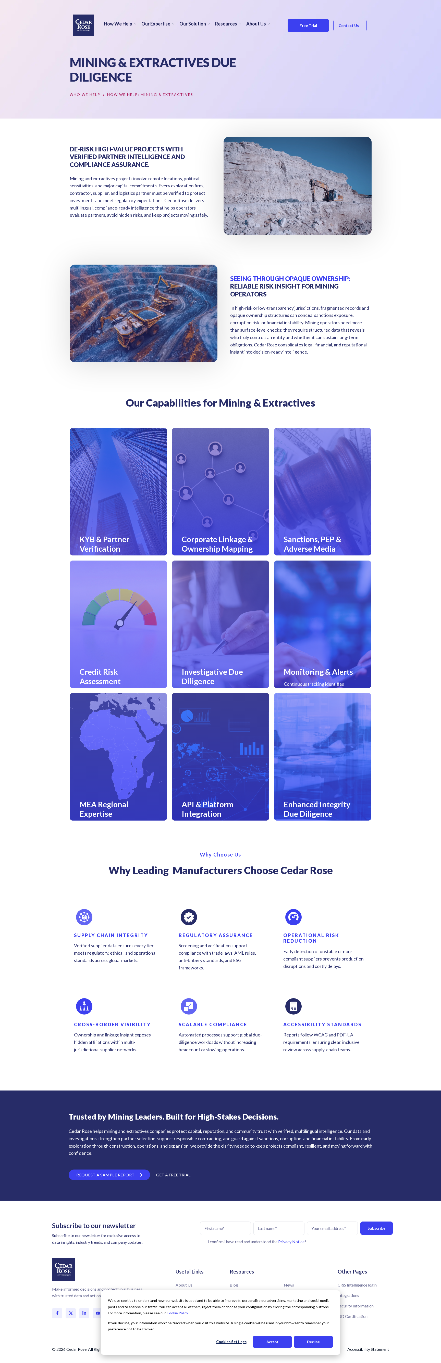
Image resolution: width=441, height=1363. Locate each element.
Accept (272, 1342)
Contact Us (349, 25)
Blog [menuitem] (234, 1284)
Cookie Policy (177, 1313)
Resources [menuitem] (226, 24)
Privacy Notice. (291, 1241)
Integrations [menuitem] (348, 1295)
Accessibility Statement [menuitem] (368, 1349)
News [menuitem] (289, 1284)
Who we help (85, 94)
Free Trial (308, 25)
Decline (313, 1342)
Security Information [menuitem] (356, 1305)
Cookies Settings (231, 1342)
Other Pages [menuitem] (352, 1271)
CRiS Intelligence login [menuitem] (357, 1284)
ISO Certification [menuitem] (353, 1316)
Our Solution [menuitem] (192, 24)
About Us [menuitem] (256, 24)
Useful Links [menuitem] (189, 1271)
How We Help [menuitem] (118, 24)
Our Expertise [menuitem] (155, 24)
